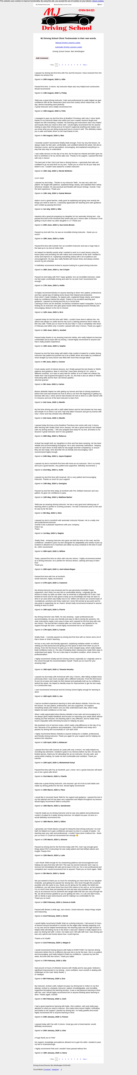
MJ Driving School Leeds (43, 4)
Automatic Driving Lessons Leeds (68, 47)
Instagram (55, 1069)
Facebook (47, 1069)
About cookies (98, 1)
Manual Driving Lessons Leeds (63, 4)
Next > (85, 65)
